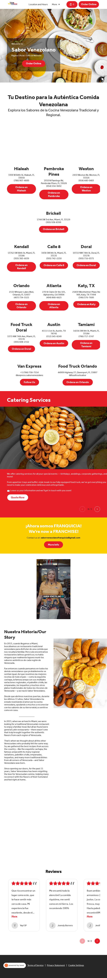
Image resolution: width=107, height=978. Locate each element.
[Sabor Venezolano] (12, 3)
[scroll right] (97, 509)
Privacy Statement (56, 965)
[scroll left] (82, 509)
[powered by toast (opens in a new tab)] (15, 965)
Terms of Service (35, 965)
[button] (56, 4)
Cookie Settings (76, 965)
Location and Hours (38, 4)
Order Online (88, 4)
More (14, 916)
